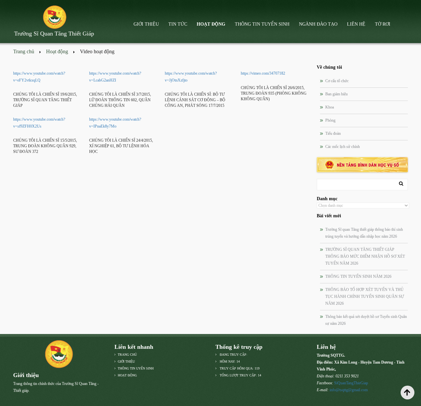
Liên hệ (356, 24)
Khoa (329, 107)
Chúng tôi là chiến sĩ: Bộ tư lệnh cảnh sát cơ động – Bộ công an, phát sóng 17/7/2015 (195, 100)
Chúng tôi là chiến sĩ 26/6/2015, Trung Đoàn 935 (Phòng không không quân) (274, 93)
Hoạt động (211, 24)
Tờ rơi (382, 24)
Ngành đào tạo (318, 24)
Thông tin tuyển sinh (262, 24)
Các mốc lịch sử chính (342, 146)
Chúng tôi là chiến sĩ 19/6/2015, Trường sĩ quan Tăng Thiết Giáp (45, 100)
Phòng (330, 120)
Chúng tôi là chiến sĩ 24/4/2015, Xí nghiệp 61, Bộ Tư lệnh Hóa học (121, 146)
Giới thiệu (146, 24)
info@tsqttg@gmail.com (349, 390)
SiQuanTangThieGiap (351, 383)
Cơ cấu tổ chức (337, 81)
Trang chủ (23, 51)
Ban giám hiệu (336, 94)
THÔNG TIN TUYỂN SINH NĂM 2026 (358, 276)
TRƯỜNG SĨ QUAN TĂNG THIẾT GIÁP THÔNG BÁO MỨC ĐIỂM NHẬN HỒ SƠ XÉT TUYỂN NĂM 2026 (365, 256)
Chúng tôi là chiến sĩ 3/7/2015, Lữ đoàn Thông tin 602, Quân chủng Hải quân (120, 100)
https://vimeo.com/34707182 (263, 73)
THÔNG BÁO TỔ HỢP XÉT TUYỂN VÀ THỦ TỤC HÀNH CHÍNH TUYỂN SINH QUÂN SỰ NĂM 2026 (364, 296)
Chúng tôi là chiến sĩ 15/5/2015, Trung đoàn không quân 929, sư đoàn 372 (45, 146)
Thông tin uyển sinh (136, 368)
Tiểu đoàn (333, 133)
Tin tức (177, 24)
